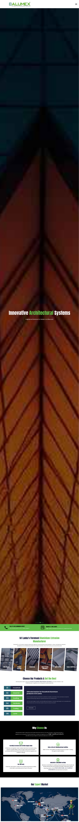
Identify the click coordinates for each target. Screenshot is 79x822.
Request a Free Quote (51, 627)
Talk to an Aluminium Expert (17, 626)
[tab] (13, 688)
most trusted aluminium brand (40, 681)
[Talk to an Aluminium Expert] (6, 627)
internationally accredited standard (60, 769)
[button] (76, 4)
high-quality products (56, 734)
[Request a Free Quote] (43, 627)
